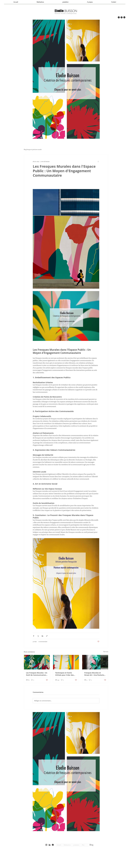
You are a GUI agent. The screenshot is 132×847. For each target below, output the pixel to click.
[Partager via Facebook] (33, 636)
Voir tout (105, 651)
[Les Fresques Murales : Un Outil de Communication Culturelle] (37, 662)
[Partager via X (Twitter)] (38, 636)
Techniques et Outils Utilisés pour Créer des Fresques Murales (64, 674)
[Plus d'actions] (98, 161)
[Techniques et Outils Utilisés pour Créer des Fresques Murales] (66, 662)
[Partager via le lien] (47, 636)
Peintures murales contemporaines (65, 13)
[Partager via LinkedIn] (42, 636)
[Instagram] (119, 17)
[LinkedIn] (124, 17)
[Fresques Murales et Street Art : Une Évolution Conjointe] (95, 662)
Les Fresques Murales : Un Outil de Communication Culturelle (36, 674)
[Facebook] (121, 17)
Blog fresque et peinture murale (33, 149)
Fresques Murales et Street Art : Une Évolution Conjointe (94, 674)
